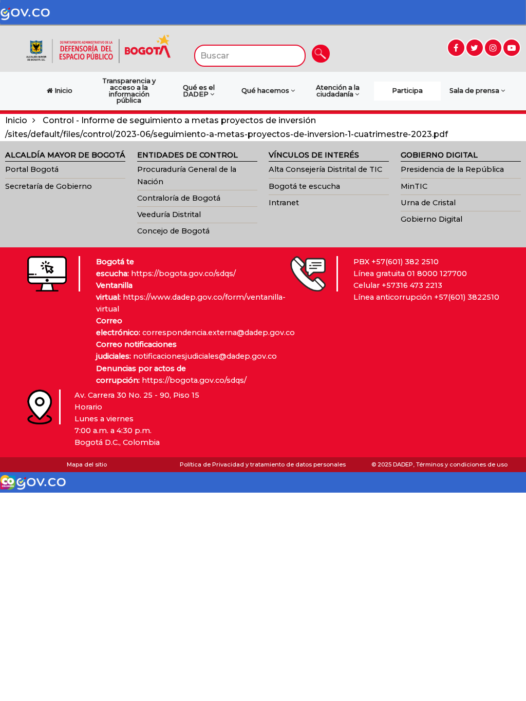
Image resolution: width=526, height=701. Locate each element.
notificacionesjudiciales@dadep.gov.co (205, 356)
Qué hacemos (266, 90)
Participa (407, 90)
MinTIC (414, 186)
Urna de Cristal (428, 202)
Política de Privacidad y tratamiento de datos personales (263, 464)
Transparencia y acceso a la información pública (129, 90)
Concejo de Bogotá (173, 231)
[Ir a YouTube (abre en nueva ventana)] (511, 47)
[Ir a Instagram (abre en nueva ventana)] (493, 47)
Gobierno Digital (431, 219)
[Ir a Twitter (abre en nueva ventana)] (474, 47)
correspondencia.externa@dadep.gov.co (218, 332)
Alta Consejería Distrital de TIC (325, 169)
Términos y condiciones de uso (462, 464)
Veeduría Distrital (169, 214)
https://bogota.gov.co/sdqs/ (183, 273)
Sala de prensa (475, 90)
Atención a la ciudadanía (338, 91)
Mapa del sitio (87, 464)
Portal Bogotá (32, 169)
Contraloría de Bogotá (178, 198)
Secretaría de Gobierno (48, 186)
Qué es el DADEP (199, 91)
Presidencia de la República (452, 169)
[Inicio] (98, 48)
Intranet (284, 202)
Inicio (16, 120)
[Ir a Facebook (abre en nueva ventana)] (456, 47)
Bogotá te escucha (304, 186)
